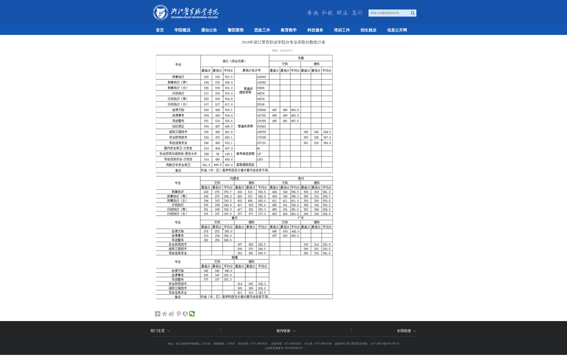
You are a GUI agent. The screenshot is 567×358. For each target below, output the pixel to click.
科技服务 (315, 30)
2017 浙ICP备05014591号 (385, 343)
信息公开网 (397, 30)
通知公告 (209, 30)
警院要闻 (236, 30)
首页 (160, 30)
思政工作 (262, 30)
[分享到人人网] (185, 313)
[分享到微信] (192, 313)
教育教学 (289, 30)
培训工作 (342, 30)
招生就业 (369, 30)
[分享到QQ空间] (164, 313)
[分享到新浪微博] (171, 313)
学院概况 (182, 30)
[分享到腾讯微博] (178, 313)
